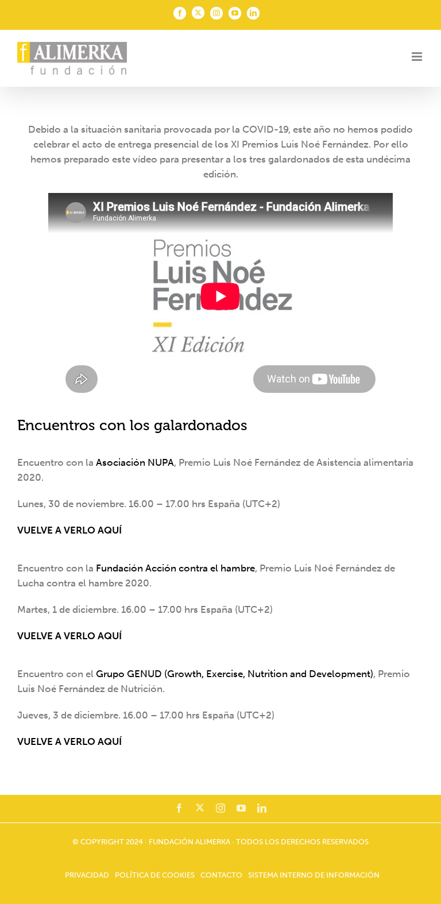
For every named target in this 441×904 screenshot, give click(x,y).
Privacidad (87, 875)
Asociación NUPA (135, 462)
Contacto (221, 875)
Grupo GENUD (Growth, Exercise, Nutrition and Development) (234, 673)
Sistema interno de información (314, 875)
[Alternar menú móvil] (418, 57)
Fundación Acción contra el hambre (175, 568)
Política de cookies (155, 875)
